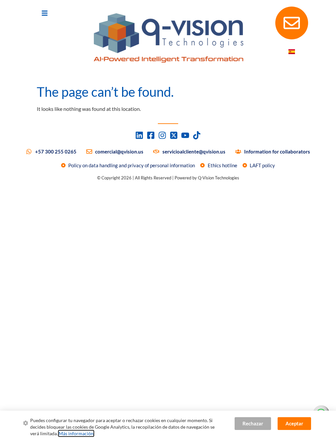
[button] (44, 13)
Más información (76, 433)
